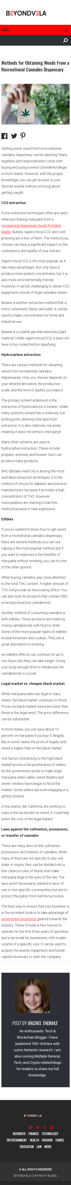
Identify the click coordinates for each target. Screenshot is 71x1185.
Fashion (47, 1140)
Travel (59, 1140)
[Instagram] (44, 1127)
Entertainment (17, 1140)
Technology (50, 1133)
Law (39, 1146)
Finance (33, 1133)
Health (34, 1140)
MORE (47, 1146)
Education (27, 1146)
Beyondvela (22, 1175)
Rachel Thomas (42, 1022)
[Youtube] (51, 1127)
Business (19, 1133)
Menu (4, 30)
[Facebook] (30, 1127)
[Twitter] (37, 1127)
